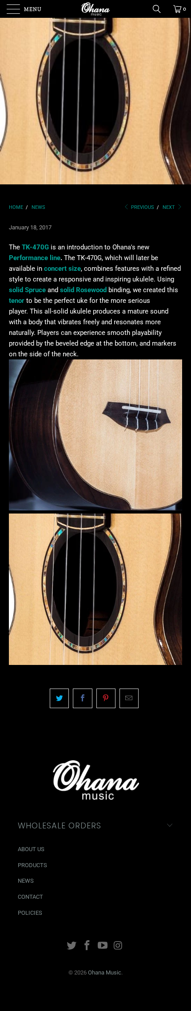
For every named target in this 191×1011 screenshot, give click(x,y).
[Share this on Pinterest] (105, 698)
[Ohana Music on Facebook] (87, 946)
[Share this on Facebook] (82, 698)
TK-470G (35, 247)
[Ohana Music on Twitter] (72, 946)
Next (169, 207)
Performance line (34, 258)
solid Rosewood (83, 290)
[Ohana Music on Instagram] (118, 946)
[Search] (160, 9)
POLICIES (30, 912)
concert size (62, 269)
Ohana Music (104, 972)
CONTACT (30, 896)
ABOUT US (31, 849)
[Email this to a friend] (129, 698)
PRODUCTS (32, 865)
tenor (16, 301)
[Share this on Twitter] (59, 698)
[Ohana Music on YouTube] (103, 946)
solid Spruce (27, 290)
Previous (142, 207)
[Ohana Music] (95, 9)
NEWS (26, 880)
